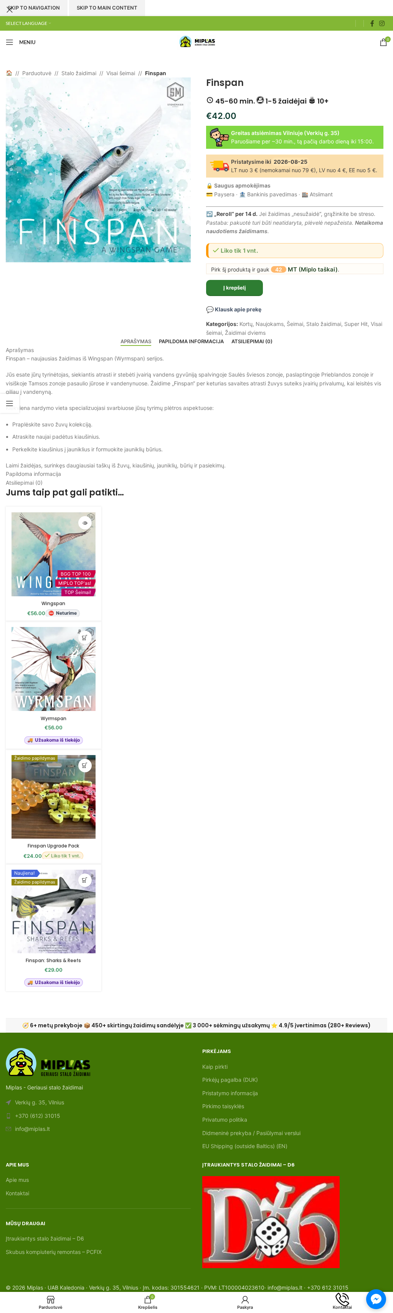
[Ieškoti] (359, 23)
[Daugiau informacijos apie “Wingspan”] (85, 523)
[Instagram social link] (382, 23)
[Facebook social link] (372, 23)
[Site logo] (196, 41)
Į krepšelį (234, 288)
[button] (85, 637)
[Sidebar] (9, 403)
